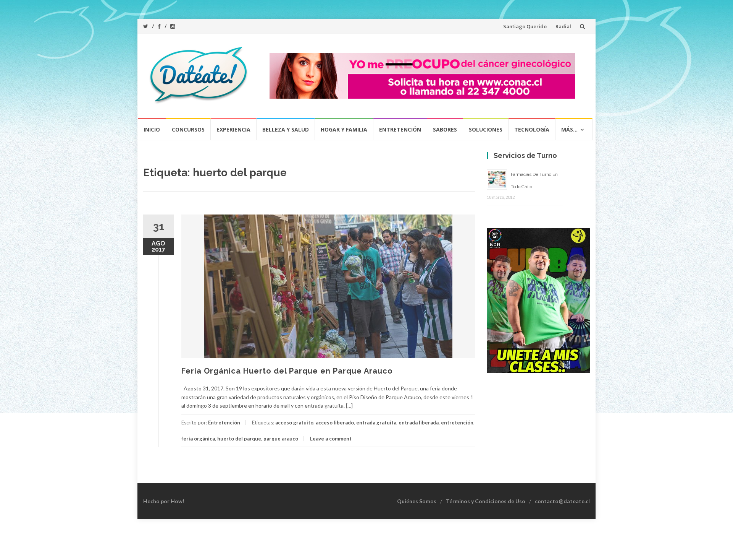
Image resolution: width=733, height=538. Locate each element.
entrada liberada (419, 422)
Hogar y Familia (344, 129)
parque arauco (280, 439)
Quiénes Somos (416, 501)
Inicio (152, 129)
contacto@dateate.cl (562, 501)
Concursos (188, 129)
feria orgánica (198, 439)
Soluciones (485, 129)
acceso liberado (335, 422)
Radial (563, 26)
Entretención (400, 129)
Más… (569, 129)
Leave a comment (331, 439)
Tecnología (531, 129)
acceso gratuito (294, 422)
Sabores (445, 129)
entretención (457, 422)
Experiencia (233, 129)
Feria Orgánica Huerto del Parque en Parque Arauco (287, 370)
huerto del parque (239, 439)
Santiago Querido (525, 26)
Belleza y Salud (285, 129)
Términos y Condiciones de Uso (485, 501)
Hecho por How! (163, 501)
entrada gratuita (376, 422)
